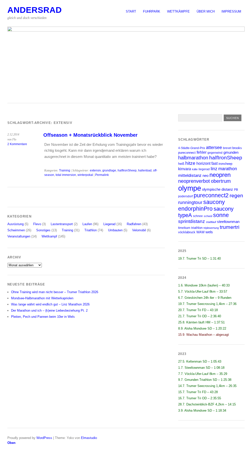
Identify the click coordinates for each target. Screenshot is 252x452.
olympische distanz (217, 189)
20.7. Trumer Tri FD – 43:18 (198, 310)
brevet (227, 148)
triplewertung (211, 227)
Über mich (206, 11)
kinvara (184, 169)
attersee (214, 147)
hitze (190, 163)
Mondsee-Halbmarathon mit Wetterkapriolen (42, 298)
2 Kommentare (17, 144)
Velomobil (139, 230)
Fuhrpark (151, 11)
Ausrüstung (15, 224)
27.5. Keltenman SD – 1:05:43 (199, 361)
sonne (221, 215)
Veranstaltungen (18, 236)
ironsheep (225, 164)
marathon (227, 168)
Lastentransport (62, 224)
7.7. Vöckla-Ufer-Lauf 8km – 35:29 (202, 374)
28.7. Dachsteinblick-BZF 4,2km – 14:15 (207, 404)
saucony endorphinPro (201, 205)
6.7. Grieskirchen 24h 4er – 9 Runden (204, 298)
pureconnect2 (211, 195)
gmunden (230, 152)
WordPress (44, 438)
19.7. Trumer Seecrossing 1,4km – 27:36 (207, 304)
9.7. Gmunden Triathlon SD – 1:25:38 (204, 380)
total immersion (66, 175)
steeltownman (228, 222)
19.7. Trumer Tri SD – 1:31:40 (199, 258)
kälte (195, 169)
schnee (198, 216)
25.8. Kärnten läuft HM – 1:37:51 (201, 322)
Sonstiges (43, 230)
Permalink (102, 175)
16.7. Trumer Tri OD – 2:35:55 (199, 398)
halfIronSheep (127, 170)
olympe (189, 188)
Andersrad (34, 10)
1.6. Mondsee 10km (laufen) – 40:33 (204, 285)
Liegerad (109, 224)
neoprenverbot (194, 181)
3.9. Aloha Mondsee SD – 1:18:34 (202, 410)
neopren (220, 174)
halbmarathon (193, 157)
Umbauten (115, 230)
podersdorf (185, 196)
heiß (181, 164)
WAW (200, 232)
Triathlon (90, 230)
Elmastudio (89, 438)
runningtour (190, 202)
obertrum (221, 181)
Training (64, 170)
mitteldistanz (190, 175)
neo (205, 175)
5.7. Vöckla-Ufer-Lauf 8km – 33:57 (202, 291)
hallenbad (145, 170)
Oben (11, 443)
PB (236, 189)
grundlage (109, 170)
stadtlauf (211, 221)
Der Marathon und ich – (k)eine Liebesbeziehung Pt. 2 (49, 310)
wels (209, 232)
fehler (201, 152)
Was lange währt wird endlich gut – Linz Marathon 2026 (50, 304)
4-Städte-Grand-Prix (191, 148)
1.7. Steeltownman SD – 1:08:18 (201, 367)
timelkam (184, 227)
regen (236, 195)
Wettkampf (49, 236)
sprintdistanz (191, 221)
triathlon (197, 228)
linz (214, 168)
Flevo (37, 224)
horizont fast (207, 163)
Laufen (87, 224)
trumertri (229, 227)
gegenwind (214, 152)
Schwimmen (16, 230)
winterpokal (85, 175)
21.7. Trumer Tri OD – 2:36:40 (199, 316)
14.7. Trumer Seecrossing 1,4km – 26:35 (207, 386)
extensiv (95, 170)
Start (131, 11)
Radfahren (134, 224)
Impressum (231, 11)
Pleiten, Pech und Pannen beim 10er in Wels (43, 316)
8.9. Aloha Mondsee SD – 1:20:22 (202, 328)
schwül (208, 216)
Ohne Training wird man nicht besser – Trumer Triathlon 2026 (54, 292)
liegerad (204, 169)
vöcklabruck (186, 232)
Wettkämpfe (178, 11)
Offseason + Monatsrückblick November (90, 135)
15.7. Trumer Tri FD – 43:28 (198, 392)
